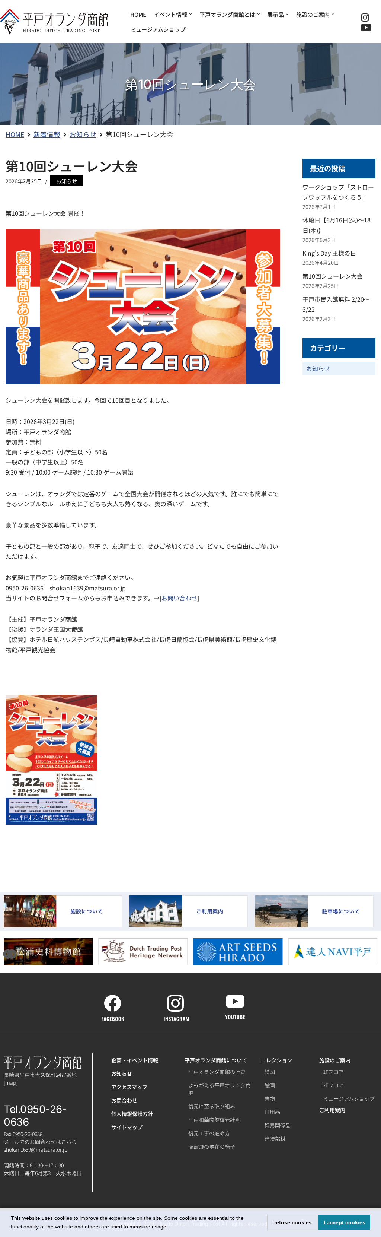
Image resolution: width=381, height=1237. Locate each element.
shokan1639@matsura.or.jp (35, 1149)
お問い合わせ (179, 597)
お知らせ (66, 181)
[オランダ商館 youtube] (235, 1015)
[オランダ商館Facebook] (112, 1017)
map (10, 1082)
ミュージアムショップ (158, 29)
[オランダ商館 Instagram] (176, 1017)
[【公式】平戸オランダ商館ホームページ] (54, 22)
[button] (11, 953)
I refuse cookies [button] (291, 1222)
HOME (138, 14)
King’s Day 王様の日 (329, 252)
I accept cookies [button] (344, 1222)
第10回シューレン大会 (332, 276)
